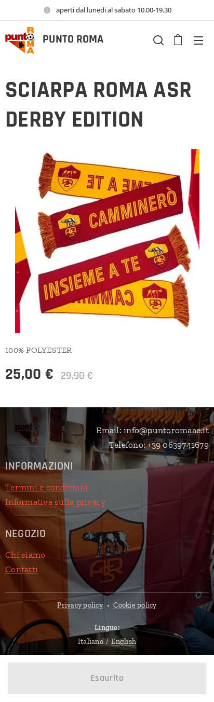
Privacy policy (80, 605)
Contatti (21, 569)
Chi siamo (25, 554)
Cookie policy (134, 605)
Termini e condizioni (46, 487)
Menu (198, 40)
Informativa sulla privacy (55, 502)
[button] (157, 40)
